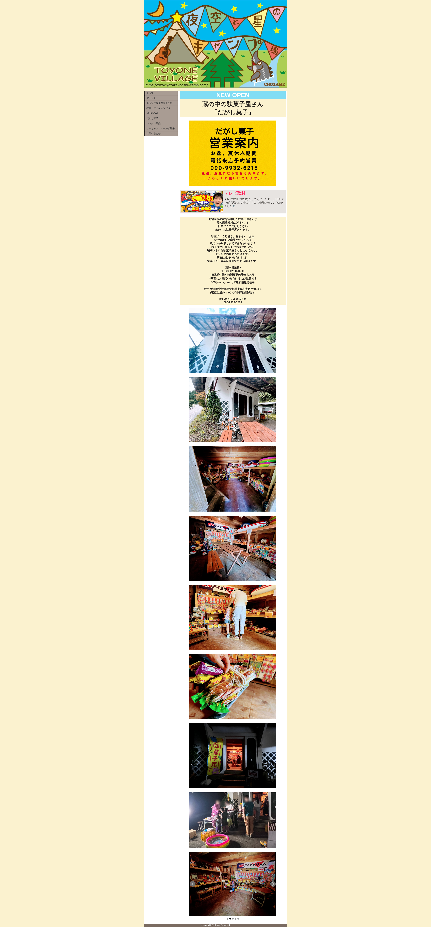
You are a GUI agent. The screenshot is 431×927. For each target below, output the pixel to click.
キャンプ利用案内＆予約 (159, 103)
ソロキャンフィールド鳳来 (160, 128)
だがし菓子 (152, 118)
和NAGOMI (152, 113)
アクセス (151, 98)
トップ (150, 93)
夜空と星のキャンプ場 (158, 108)
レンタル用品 (153, 123)
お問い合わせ (153, 133)
